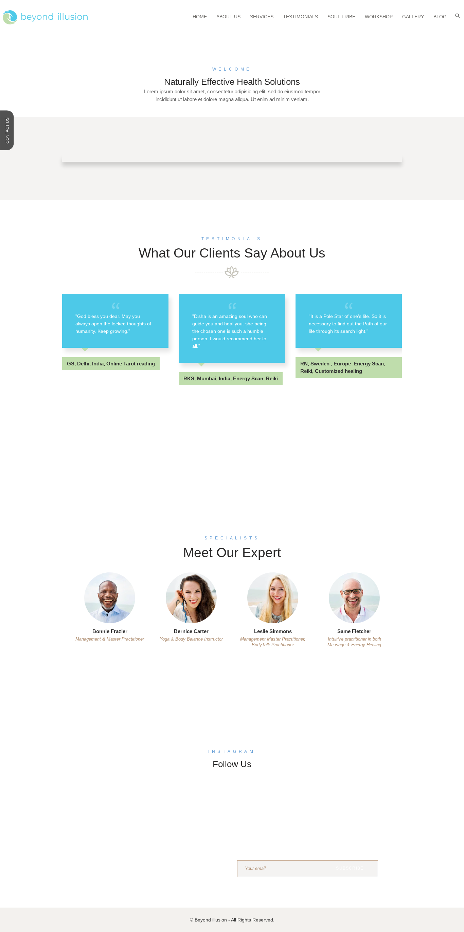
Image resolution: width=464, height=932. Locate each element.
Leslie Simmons (273, 631)
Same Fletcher (354, 631)
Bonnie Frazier (109, 631)
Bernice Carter (191, 631)
